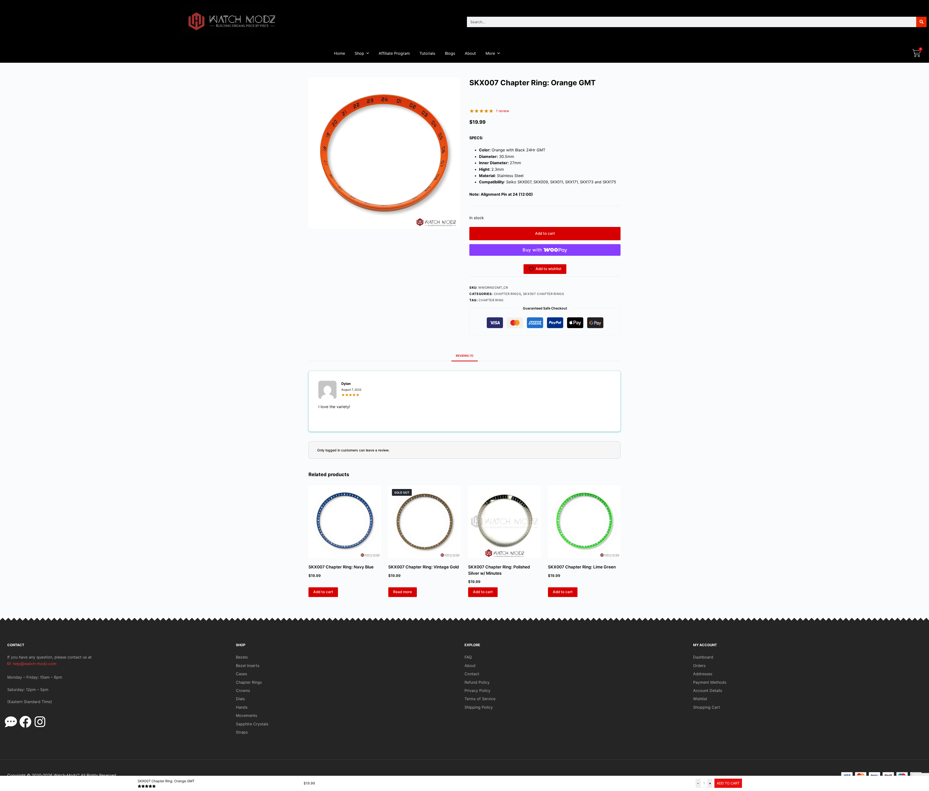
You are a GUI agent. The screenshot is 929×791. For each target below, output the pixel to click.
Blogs (450, 53)
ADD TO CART (728, 783)
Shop (359, 53)
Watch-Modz (67, 775)
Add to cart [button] (323, 591)
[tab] (464, 355)
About (470, 53)
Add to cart (545, 233)
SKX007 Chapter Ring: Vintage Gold (423, 567)
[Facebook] (25, 722)
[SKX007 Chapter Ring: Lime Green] (584, 521)
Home (339, 53)
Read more (402, 591)
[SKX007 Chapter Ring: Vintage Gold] (424, 521)
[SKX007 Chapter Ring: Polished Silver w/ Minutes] (504, 521)
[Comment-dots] (11, 722)
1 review (502, 111)
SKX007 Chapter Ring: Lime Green (582, 567)
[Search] (921, 22)
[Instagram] (40, 722)
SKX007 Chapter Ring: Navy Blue (341, 567)
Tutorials (427, 53)
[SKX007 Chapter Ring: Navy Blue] (344, 521)
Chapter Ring (491, 300)
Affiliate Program (394, 53)
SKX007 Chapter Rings (543, 294)
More (490, 53)
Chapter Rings (507, 294)
